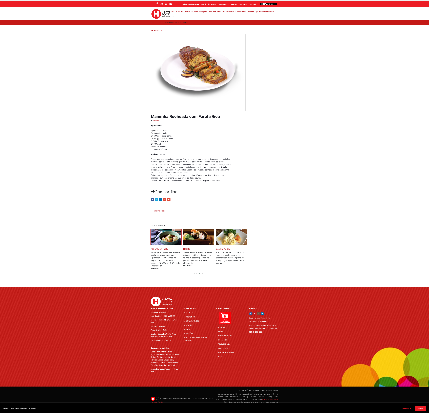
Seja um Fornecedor (239, 4)
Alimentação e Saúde (191, 4)
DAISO (188, 327)
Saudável (190, 331)
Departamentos (228, 12)
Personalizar (406, 409)
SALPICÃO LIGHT (192, 249)
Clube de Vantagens (199, 12)
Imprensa (212, 4)
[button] (172, 16)
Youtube (254, 311)
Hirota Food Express (266, 12)
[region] (214, 408)
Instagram (258, 311)
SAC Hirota (254, 4)
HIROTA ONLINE (177, 12)
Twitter (156, 199)
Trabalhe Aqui (223, 4)
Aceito (420, 409)
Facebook (152, 199)
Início (153, 23)
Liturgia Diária (157, 377)
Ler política (32, 409)
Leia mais (154, 266)
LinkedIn (160, 199)
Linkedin (262, 311)
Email (168, 199)
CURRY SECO (223, 249)
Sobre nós (241, 12)
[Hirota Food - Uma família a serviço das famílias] (161, 13)
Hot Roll (154, 249)
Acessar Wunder (157, 399)
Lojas (203, 4)
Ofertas (187, 12)
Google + (164, 199)
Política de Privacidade (270, 397)
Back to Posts (159, 30)
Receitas (160, 23)
